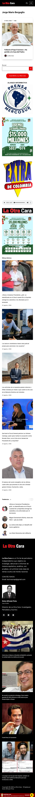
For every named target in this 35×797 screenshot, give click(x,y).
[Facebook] (3, 615)
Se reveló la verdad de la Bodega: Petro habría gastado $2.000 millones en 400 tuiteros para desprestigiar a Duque (15, 697)
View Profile (5, 603)
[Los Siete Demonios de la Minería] (4, 533)
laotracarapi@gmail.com (16, 579)
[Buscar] (27, 3)
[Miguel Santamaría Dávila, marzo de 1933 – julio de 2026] (4, 519)
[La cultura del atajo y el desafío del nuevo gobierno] (4, 526)
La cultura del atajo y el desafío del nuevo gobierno (20, 526)
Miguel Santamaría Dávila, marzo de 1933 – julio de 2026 (21, 519)
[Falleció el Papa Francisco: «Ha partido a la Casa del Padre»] (17, 34)
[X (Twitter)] (8, 615)
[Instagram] (13, 615)
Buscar (4, 65)
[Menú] (31, 3)
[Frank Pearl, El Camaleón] (17, 718)
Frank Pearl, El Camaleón (9, 737)
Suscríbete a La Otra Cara (17, 76)
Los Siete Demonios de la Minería (20, 533)
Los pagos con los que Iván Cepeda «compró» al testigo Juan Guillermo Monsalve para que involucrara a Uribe (15, 777)
